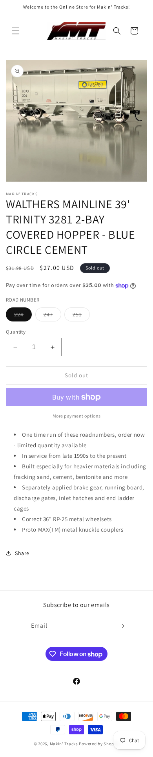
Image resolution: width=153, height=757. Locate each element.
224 (23, 316)
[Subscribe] (121, 626)
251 (81, 316)
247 (52, 316)
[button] (15, 30)
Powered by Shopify (99, 743)
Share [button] (22, 553)
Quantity (16, 332)
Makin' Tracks (64, 743)
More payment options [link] (77, 416)
